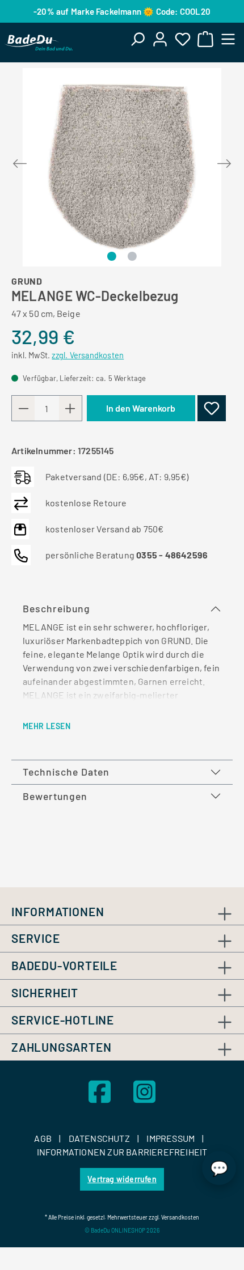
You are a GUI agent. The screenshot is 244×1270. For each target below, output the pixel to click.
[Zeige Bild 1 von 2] (111, 256)
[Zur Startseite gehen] (39, 42)
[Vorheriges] (19, 161)
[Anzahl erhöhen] (70, 408)
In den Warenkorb (140, 408)
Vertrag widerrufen (122, 1179)
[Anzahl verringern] (23, 408)
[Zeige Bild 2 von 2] (131, 256)
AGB (43, 1138)
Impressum (171, 1138)
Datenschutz (100, 1138)
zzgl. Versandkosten (88, 355)
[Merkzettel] (182, 38)
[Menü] (228, 38)
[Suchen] (137, 38)
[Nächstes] (224, 161)
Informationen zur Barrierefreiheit (122, 1151)
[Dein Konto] (160, 38)
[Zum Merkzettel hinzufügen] (212, 408)
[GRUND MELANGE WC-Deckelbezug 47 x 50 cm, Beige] (122, 167)
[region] (122, 167)
